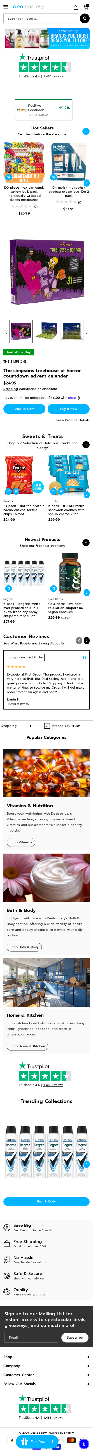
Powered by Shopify (61, 1433)
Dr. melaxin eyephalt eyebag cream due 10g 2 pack (69, 192)
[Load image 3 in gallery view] (72, 331)
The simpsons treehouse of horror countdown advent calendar (42, 373)
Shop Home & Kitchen (27, 1046)
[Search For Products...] (85, 18)
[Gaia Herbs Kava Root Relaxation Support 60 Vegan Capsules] (69, 573)
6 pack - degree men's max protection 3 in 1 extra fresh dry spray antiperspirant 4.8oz (21, 610)
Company (11, 1366)
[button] (6, 6)
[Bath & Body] (46, 1152)
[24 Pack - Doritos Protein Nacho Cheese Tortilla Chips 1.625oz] (24, 475)
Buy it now (68, 409)
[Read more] (86, 131)
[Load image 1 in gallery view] (21, 331)
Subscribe (75, 1337)
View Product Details (73, 420)
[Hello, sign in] (76, 7)
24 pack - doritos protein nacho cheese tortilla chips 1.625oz (23, 510)
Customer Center (18, 1375)
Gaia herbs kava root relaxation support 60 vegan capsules (65, 608)
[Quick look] (8, 491)
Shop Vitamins (21, 842)
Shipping (10, 388)
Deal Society (38, 1433)
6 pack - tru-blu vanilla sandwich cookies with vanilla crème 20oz (66, 510)
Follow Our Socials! (20, 1384)
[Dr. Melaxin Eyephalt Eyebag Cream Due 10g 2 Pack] (69, 162)
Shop (7, 1357)
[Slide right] (87, 183)
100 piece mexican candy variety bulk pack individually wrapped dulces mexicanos (24, 194)
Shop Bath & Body (24, 947)
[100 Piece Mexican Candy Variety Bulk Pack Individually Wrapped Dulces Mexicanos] (24, 162)
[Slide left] (6, 183)
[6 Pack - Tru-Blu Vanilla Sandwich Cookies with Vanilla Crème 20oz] (69, 475)
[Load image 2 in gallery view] (46, 331)
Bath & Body (46, 1201)
